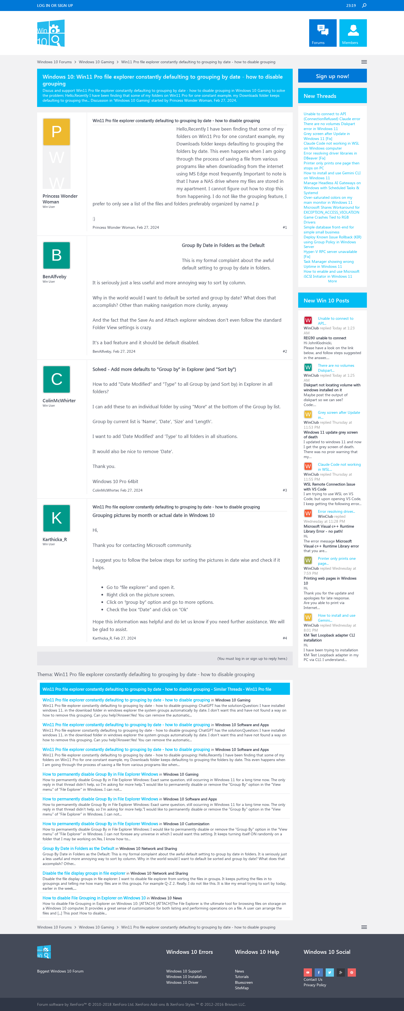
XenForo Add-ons (150, 1004)
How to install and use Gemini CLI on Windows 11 (332, 175)
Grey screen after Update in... (339, 415)
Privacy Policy (315, 984)
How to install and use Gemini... (336, 618)
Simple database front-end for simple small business (329, 229)
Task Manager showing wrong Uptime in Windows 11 (329, 264)
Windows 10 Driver (182, 982)
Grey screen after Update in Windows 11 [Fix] (327, 136)
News (239, 971)
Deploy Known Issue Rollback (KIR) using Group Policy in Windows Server (332, 241)
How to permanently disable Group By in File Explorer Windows (100, 774)
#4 (285, 638)
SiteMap (242, 987)
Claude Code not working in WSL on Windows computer (331, 146)
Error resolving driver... (336, 511)
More (332, 281)
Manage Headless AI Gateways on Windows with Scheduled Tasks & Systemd (332, 187)
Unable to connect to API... (335, 321)
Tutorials (242, 976)
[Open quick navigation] (364, 62)
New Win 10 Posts (326, 300)
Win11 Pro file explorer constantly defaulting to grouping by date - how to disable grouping (126, 700)
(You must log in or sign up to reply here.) (252, 658)
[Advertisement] (134, 159)
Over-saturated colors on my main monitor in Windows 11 (328, 200)
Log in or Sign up (55, 5)
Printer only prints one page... (337, 561)
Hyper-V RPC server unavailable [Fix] (330, 254)
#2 (285, 351)
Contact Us (313, 979)
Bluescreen (244, 982)
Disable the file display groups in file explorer (84, 873)
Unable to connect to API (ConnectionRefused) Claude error (332, 116)
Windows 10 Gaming (132, 100)
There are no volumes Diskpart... (336, 368)
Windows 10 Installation (186, 976)
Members (350, 42)
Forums (318, 42)
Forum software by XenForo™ (85, 1004)
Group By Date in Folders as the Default (78, 848)
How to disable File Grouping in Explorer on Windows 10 (94, 897)
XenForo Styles (182, 1004)
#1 (285, 227)
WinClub (311, 327)
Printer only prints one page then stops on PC (331, 165)
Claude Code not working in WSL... (339, 467)
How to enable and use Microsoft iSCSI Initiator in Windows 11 (331, 274)
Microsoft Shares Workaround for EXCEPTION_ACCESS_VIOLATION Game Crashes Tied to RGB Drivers (332, 215)
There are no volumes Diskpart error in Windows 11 (329, 126)
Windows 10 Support (184, 971)
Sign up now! (332, 75)
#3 (285, 490)
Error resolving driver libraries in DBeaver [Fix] (330, 155)
